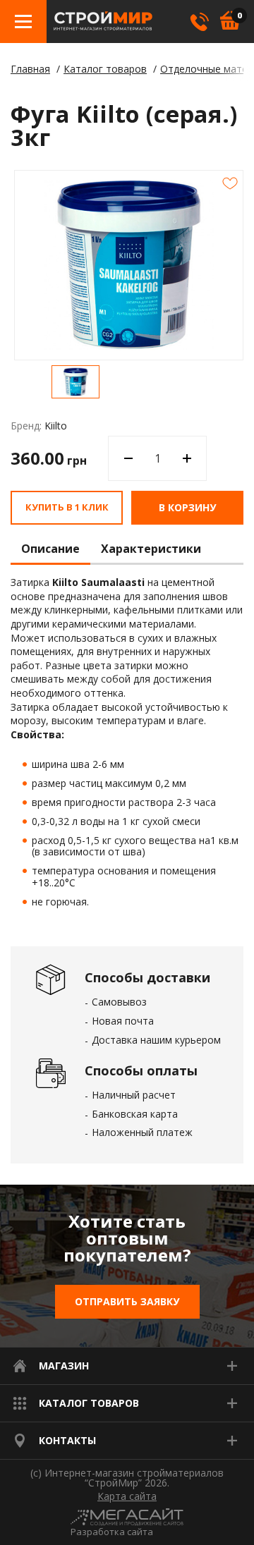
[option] (75, 381)
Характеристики (151, 549)
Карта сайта (127, 1496)
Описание (50, 549)
